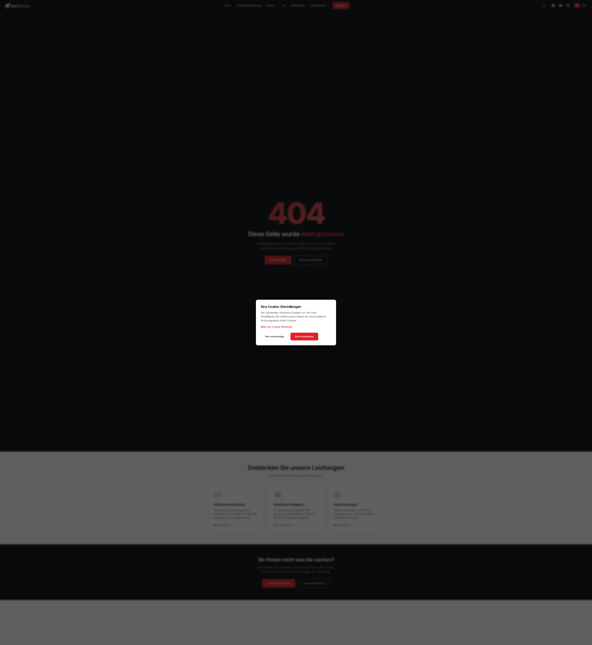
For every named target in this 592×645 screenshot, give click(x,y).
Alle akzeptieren (304, 336)
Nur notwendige (274, 336)
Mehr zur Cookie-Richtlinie (276, 326)
